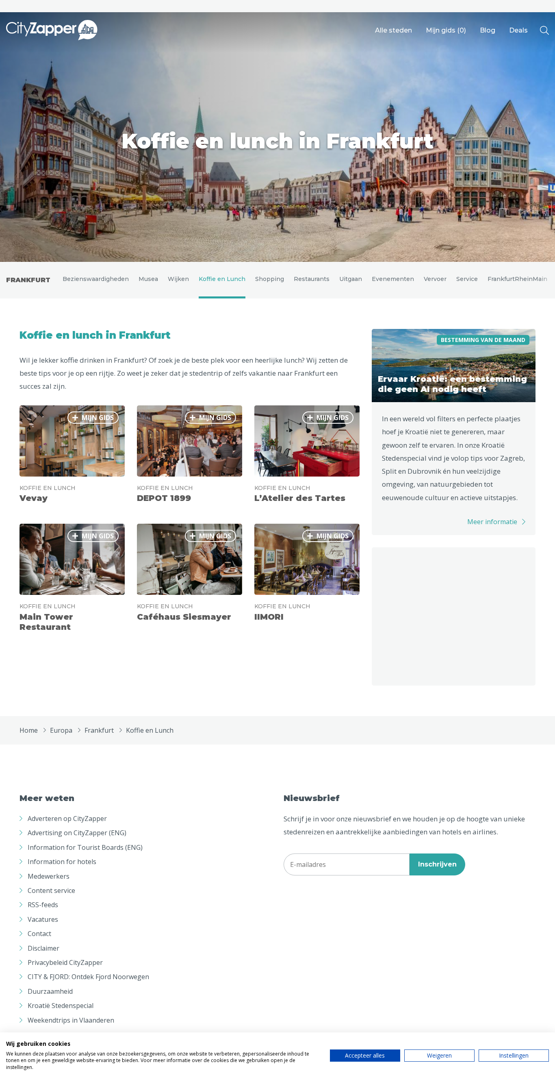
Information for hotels (62, 861)
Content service (51, 890)
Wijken (178, 279)
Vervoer (435, 279)
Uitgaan (350, 279)
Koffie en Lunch (222, 279)
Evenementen (393, 279)
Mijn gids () (446, 30)
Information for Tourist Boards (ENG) (85, 847)
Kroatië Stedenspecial (60, 1005)
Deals (518, 30)
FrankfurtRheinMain (517, 279)
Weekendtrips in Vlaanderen (71, 1020)
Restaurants (312, 279)
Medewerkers (48, 876)
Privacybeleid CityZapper (65, 962)
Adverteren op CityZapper (67, 818)
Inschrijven (437, 864)
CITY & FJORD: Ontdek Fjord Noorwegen (88, 976)
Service (467, 279)
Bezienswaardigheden (96, 279)
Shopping (269, 279)
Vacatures (43, 919)
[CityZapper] (52, 30)
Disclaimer (43, 948)
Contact (39, 933)
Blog (487, 30)
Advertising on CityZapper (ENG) (77, 832)
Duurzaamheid (50, 991)
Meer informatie (492, 521)
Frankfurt (28, 280)
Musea (148, 279)
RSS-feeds (43, 904)
